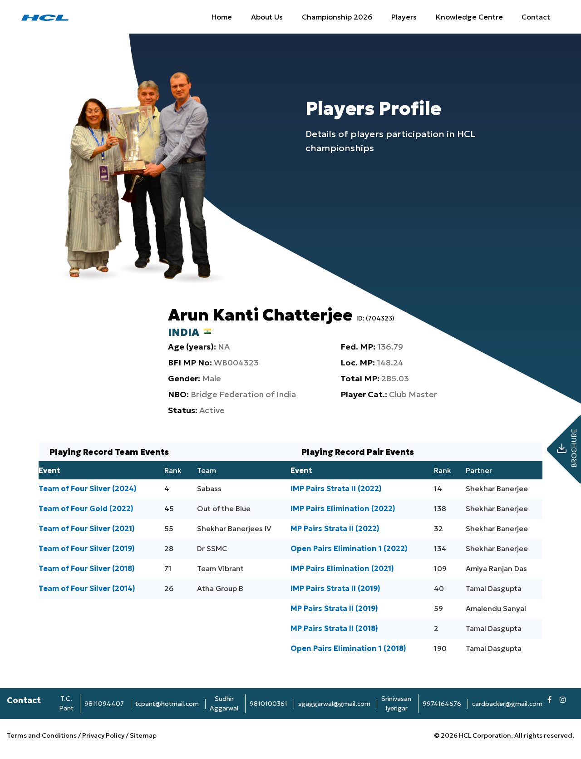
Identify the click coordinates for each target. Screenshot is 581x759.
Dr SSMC (212, 548)
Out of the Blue (224, 508)
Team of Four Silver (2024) (88, 488)
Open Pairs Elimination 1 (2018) (348, 648)
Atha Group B (220, 588)
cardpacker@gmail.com (507, 704)
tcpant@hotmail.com (167, 704)
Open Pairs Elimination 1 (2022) (349, 548)
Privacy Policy (103, 735)
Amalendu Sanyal (496, 608)
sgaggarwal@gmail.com (334, 704)
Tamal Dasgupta (494, 588)
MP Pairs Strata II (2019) (334, 608)
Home (222, 16)
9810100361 (268, 704)
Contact (536, 16)
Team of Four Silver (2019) (87, 548)
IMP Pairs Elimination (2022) (342, 508)
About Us (267, 16)
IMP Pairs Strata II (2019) (335, 588)
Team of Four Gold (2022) (86, 508)
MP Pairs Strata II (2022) (334, 528)
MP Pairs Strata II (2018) (334, 628)
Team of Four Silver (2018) (87, 568)
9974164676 (442, 704)
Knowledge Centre (469, 16)
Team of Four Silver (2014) (87, 588)
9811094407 (104, 704)
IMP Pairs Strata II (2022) (336, 488)
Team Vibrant (220, 568)
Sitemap (143, 735)
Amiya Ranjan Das (496, 568)
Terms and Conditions (42, 735)
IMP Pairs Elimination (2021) (342, 568)
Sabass (209, 488)
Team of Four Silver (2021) (87, 528)
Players (404, 16)
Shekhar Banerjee (497, 488)
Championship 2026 (337, 16)
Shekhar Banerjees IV (234, 528)
